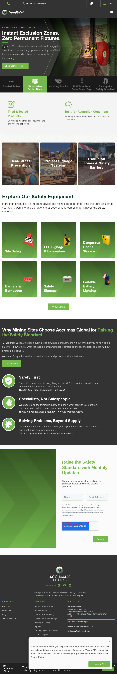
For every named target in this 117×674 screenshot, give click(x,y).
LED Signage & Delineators (46, 630)
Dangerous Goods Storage (46, 618)
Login (109, 3)
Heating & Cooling (42, 622)
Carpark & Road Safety (44, 614)
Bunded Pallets (41, 610)
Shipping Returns (9, 618)
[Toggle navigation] (112, 12)
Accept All (99, 664)
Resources (6, 610)
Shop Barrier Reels (14, 66)
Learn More (12, 363)
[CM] (81, 596)
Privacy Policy (42, 596)
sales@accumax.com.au (83, 612)
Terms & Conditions (60, 596)
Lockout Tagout (41, 634)
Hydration (39, 626)
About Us (6, 606)
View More (58, 306)
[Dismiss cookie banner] (109, 641)
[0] (92, 3)
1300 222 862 (80, 610)
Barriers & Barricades (44, 606)
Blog (4, 614)
